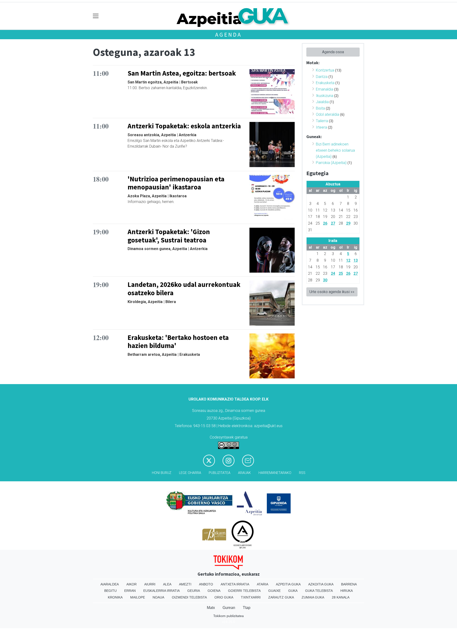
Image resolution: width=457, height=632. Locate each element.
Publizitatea (219, 473)
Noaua (158, 597)
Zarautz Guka (281, 597)
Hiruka (346, 591)
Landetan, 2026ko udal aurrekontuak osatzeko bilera (184, 288)
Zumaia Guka (313, 597)
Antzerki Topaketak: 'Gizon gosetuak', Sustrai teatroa (169, 235)
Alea (167, 584)
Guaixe (274, 591)
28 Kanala (340, 597)
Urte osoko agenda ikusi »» (331, 291)
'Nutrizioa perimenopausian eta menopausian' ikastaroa (176, 183)
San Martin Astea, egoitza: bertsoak (182, 73)
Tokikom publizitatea (228, 616)
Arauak (244, 473)
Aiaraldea (109, 584)
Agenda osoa (333, 52)
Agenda (228, 34)
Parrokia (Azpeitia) (331, 162)
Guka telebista (319, 591)
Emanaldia (324, 89)
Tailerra (322, 121)
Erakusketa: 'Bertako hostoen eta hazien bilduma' (178, 341)
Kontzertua (325, 70)
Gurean (229, 608)
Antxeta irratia (235, 584)
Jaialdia (322, 102)
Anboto (206, 584)
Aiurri (149, 584)
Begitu (110, 591)
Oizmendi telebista (189, 597)
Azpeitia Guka (288, 584)
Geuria (193, 591)
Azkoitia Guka (320, 584)
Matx (211, 608)
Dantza (322, 76)
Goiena (214, 591)
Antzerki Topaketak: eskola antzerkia (184, 126)
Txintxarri (251, 597)
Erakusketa (325, 83)
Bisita (320, 108)
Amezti (185, 584)
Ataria (262, 584)
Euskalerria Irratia (161, 591)
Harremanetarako (274, 473)
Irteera (321, 127)
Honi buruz (161, 473)
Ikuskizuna (324, 95)
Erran (130, 591)
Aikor (131, 584)
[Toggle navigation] (96, 16)
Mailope (137, 597)
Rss (302, 473)
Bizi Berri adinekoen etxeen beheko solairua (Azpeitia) (335, 150)
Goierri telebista (244, 591)
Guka (293, 591)
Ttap (246, 608)
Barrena (349, 584)
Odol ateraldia (327, 114)
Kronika (115, 597)
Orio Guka (223, 597)
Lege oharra (190, 473)
